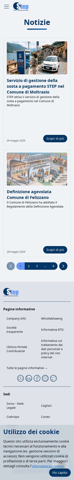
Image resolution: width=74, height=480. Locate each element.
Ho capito (59, 472)
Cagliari (46, 406)
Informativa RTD (52, 330)
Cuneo (45, 417)
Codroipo (13, 417)
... (45, 266)
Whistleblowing (51, 318)
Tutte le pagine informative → (27, 368)
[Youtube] (20, 378)
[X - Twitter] (53, 378)
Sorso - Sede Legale (15, 406)
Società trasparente (15, 330)
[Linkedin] (28, 378)
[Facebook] (37, 378)
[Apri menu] (7, 7)
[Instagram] (45, 378)
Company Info (16, 318)
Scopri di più (55, 138)
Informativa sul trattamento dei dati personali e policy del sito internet (52, 349)
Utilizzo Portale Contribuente (17, 349)
